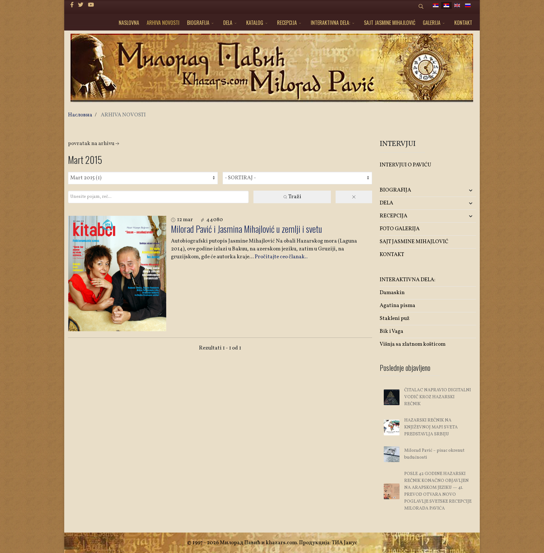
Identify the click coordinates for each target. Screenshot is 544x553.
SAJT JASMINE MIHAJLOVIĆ (389, 22)
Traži (294, 196)
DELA (227, 22)
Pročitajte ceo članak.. (281, 256)
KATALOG (254, 22)
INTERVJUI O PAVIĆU (405, 165)
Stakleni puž (395, 318)
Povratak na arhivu (91, 143)
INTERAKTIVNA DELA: (330, 22)
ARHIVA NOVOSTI (163, 22)
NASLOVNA (129, 22)
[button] (460, 190)
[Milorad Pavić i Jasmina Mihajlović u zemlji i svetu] (117, 273)
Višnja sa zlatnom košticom (412, 344)
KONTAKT (463, 22)
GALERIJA (431, 22)
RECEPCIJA (287, 22)
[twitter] (80, 5)
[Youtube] (91, 5)
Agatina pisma (397, 305)
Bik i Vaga (391, 331)
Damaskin (392, 292)
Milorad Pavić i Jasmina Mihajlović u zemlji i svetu (246, 228)
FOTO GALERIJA (400, 228)
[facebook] (72, 5)
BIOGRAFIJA (198, 22)
